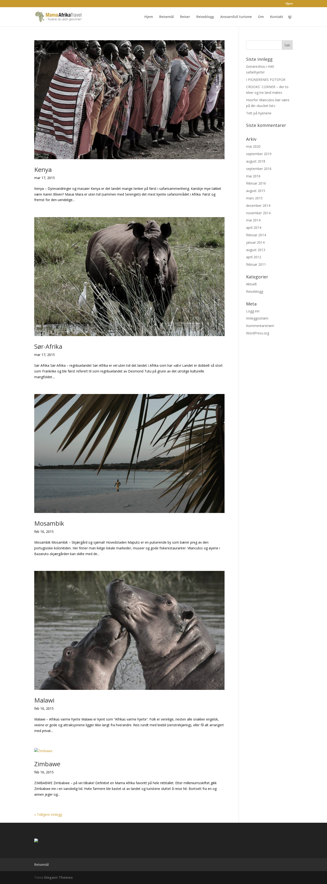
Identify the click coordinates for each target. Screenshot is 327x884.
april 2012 (253, 257)
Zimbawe (47, 764)
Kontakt (276, 17)
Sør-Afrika (48, 346)
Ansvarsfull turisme (236, 17)
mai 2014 (253, 220)
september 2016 (258, 168)
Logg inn (252, 311)
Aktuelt (251, 284)
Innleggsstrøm (257, 318)
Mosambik (49, 523)
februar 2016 (256, 183)
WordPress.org (257, 333)
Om (261, 17)
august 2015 (255, 190)
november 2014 (258, 213)
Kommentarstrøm (260, 325)
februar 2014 (256, 235)
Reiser (185, 17)
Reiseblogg (205, 17)
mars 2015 (254, 198)
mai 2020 (253, 146)
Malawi (44, 700)
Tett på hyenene (258, 113)
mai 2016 (253, 176)
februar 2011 (256, 264)
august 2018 (255, 161)
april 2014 (253, 227)
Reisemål (166, 17)
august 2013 (255, 250)
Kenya (43, 169)
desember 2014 (258, 205)
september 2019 (258, 154)
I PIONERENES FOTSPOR (265, 79)
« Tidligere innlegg (48, 814)
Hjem (289, 4)
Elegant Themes (58, 877)
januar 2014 (255, 242)
